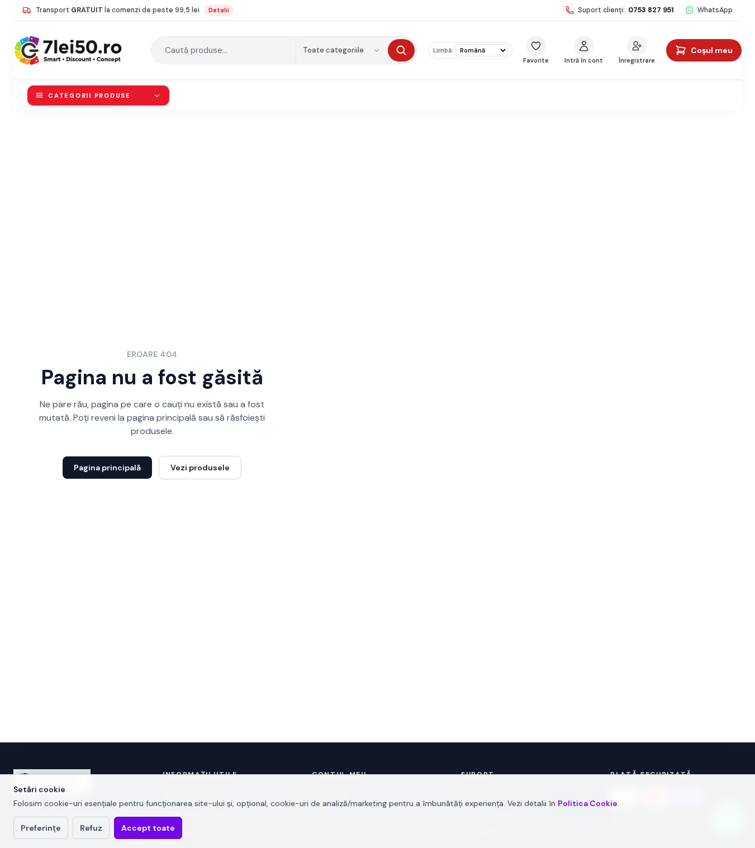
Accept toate (148, 828)
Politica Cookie (588, 803)
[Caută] (401, 50)
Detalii (218, 10)
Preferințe (41, 828)
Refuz (91, 828)
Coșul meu (712, 50)
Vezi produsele (200, 468)
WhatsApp (715, 10)
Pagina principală (107, 468)
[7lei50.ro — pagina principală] (76, 50)
